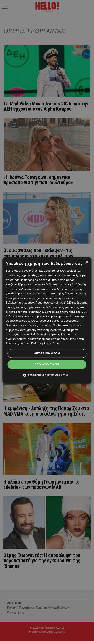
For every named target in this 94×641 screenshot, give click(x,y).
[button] (47, 375)
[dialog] (46, 320)
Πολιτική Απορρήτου (45, 343)
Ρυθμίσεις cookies (18, 343)
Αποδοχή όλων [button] (47, 364)
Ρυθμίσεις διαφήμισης (45, 334)
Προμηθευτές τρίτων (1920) (54, 302)
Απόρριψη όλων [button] (47, 353)
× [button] (86, 262)
